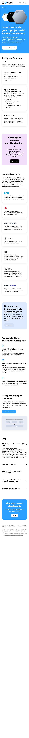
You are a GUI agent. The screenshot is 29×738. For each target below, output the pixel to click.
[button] (19, 2)
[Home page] (7, 2)
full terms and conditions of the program (14, 535)
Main (3, 7)
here (7, 456)
